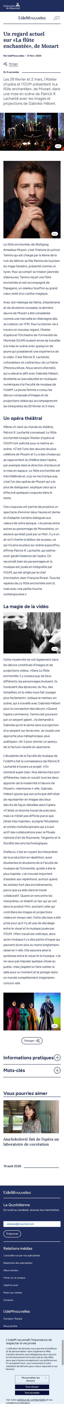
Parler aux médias (12, 1292)
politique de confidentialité (31, 1399)
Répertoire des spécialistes (17, 1263)
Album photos (10, 1270)
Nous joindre (10, 1326)
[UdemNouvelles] (32, 17)
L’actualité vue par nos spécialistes (21, 1255)
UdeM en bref (10, 1285)
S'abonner (12, 1233)
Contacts (8, 1300)
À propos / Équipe (12, 1318)
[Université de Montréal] (11, 6)
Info (58, 146)
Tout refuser (32, 1386)
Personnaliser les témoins (34, 1379)
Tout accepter (32, 1392)
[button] (56, 17)
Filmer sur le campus (14, 1277)
